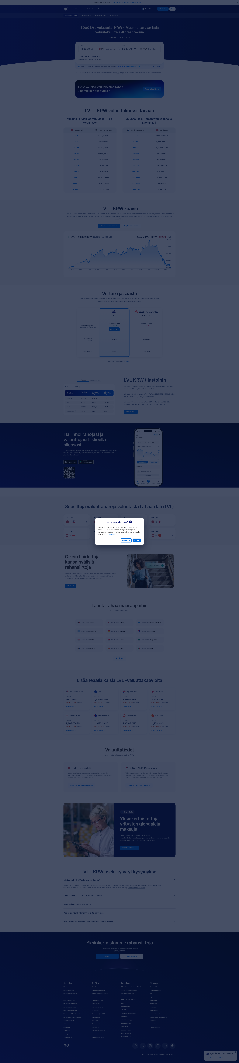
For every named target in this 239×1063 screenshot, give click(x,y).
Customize (126, 540)
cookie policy (110, 534)
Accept (136, 540)
